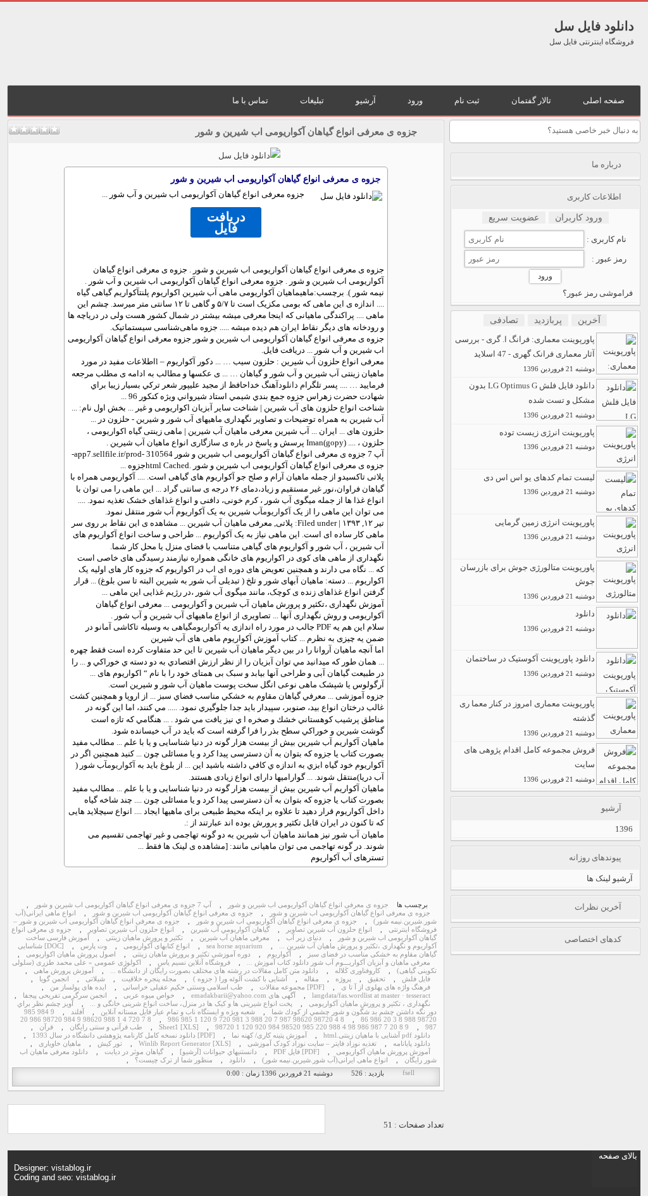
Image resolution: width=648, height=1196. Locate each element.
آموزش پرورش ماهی (64, 970)
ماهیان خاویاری (60, 1043)
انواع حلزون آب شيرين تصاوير (329, 929)
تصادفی (504, 320)
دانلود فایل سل (594, 26)
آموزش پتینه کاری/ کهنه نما (269, 1035)
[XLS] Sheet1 (179, 1027)
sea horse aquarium (234, 946)
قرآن (46, 1027)
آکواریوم (277, 511)
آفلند (77, 1011)
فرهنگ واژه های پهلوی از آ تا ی (385, 987)
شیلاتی (95, 979)
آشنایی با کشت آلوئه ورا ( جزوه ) (240, 979)
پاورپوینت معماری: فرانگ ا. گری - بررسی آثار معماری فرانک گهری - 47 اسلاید (525, 353)
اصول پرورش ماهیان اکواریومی (71, 954)
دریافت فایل (226, 222)
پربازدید (548, 320)
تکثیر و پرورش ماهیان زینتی (144, 937)
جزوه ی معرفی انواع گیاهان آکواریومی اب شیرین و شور (306, 132)
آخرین (589, 320)
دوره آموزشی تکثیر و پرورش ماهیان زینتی (191, 954)
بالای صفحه (618, 1156)
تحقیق (376, 979)
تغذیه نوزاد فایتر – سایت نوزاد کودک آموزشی (312, 1043)
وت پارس (93, 946)
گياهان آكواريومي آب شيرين (230, 929)
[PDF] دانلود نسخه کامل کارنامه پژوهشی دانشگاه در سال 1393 (123, 1035)
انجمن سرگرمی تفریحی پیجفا (65, 995)
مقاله (311, 979)
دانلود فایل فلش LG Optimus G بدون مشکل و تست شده (532, 400)
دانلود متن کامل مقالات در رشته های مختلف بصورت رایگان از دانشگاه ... (214, 970)
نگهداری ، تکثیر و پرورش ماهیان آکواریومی (369, 1003)
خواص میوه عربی (149, 995)
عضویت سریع (514, 217)
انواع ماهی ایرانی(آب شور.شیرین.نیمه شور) (325, 1060)
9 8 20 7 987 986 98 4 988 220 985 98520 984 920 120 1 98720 (312, 1027)
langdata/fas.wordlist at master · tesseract (371, 995)
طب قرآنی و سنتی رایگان (106, 1027)
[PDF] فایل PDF (296, 1051)
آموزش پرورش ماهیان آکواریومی (383, 1051)
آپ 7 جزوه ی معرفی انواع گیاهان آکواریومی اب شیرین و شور (123, 904)
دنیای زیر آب (303, 937)
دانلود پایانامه (411, 1043)
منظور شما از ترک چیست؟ (174, 1060)
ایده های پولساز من (78, 987)
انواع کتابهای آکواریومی (156, 946)
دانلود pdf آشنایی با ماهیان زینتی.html (376, 1035)
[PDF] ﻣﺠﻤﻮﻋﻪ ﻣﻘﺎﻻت (292, 987)
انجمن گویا (54, 979)
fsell (408, 1072)
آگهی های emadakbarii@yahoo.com (243, 995)
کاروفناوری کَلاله (357, 970)
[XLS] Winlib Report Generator (185, 1043)
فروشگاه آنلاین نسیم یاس (194, 962)
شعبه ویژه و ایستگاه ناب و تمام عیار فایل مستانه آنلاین (178, 1011)
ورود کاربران (578, 217)
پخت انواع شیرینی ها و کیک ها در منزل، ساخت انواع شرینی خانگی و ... (191, 1003)
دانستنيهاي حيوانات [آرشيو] (218, 1051)
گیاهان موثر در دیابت (133, 1051)
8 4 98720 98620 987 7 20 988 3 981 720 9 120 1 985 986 (256, 1019)
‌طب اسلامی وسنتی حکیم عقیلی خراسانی (183, 987)
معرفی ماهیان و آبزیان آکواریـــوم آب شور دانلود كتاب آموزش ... (338, 962)
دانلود (288, 385)
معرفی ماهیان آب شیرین (234, 937)
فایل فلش (416, 979)
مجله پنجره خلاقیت (149, 979)
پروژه (343, 979)
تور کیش (109, 1043)
